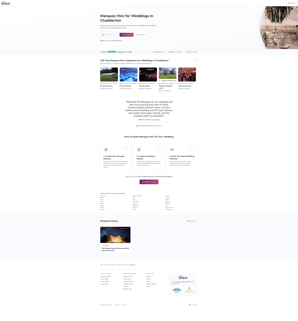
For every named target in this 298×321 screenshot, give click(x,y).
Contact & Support (151, 284)
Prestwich (135, 203)
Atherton (167, 195)
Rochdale (167, 203)
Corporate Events (128, 281)
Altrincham (103, 195)
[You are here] (101, 265)
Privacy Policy (117, 305)
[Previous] (191, 61)
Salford (102, 207)
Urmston (102, 209)
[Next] (196, 61)
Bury (134, 197)
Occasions (126, 286)
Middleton (167, 201)
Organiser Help (127, 289)
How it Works (104, 279)
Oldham (102, 203)
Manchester (136, 201)
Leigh (101, 201)
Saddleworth (136, 205)
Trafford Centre (169, 207)
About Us (148, 276)
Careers (148, 281)
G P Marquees (155, 120)
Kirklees (167, 199)
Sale (166, 205)
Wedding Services (128, 284)
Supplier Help (104, 284)
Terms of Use (124, 305)
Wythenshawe (169, 209)
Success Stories (105, 281)
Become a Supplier (106, 276)
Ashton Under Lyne (137, 195)
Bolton (102, 197)
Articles (148, 279)
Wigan (134, 209)
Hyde (134, 199)
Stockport (135, 207)
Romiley (102, 205)
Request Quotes (127, 276)
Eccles (101, 199)
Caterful (148, 286)
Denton (167, 197)
